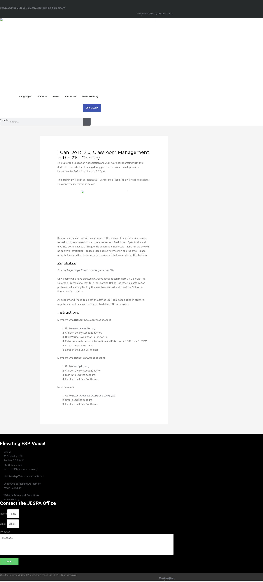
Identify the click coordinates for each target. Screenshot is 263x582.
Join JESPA (92, 107)
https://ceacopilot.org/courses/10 (94, 270)
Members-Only (90, 96)
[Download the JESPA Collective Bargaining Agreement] (1, 3)
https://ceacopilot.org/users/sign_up (93, 395)
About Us (42, 96)
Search (4, 120)
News (56, 96)
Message (5, 531)
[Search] (87, 122)
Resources (70, 96)
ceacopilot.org (80, 366)
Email (3, 523)
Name (3, 513)
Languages (25, 96)
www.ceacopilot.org (83, 328)
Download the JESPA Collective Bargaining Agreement (32, 7)
